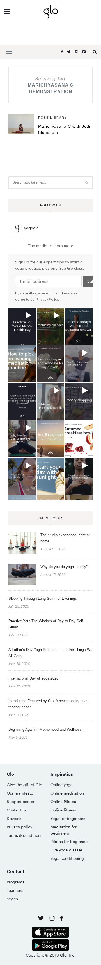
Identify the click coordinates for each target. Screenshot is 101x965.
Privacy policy (19, 826)
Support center (21, 801)
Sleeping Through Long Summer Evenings (42, 598)
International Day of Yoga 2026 (33, 678)
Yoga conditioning (67, 858)
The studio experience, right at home (65, 538)
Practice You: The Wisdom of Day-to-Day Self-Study (46, 624)
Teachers (15, 890)
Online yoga (61, 784)
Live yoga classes (66, 849)
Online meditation (67, 793)
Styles (12, 898)
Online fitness (63, 810)
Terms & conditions (24, 835)
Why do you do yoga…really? (64, 567)
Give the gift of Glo (24, 784)
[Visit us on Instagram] (52, 919)
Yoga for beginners (67, 818)
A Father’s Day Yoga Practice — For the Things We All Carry (50, 653)
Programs (15, 882)
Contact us (17, 810)
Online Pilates (63, 801)
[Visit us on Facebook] (61, 918)
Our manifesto (20, 793)
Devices (14, 818)
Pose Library (52, 117)
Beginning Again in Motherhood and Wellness (45, 729)
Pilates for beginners (69, 841)
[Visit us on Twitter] (41, 918)
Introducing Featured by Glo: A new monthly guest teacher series (48, 704)
